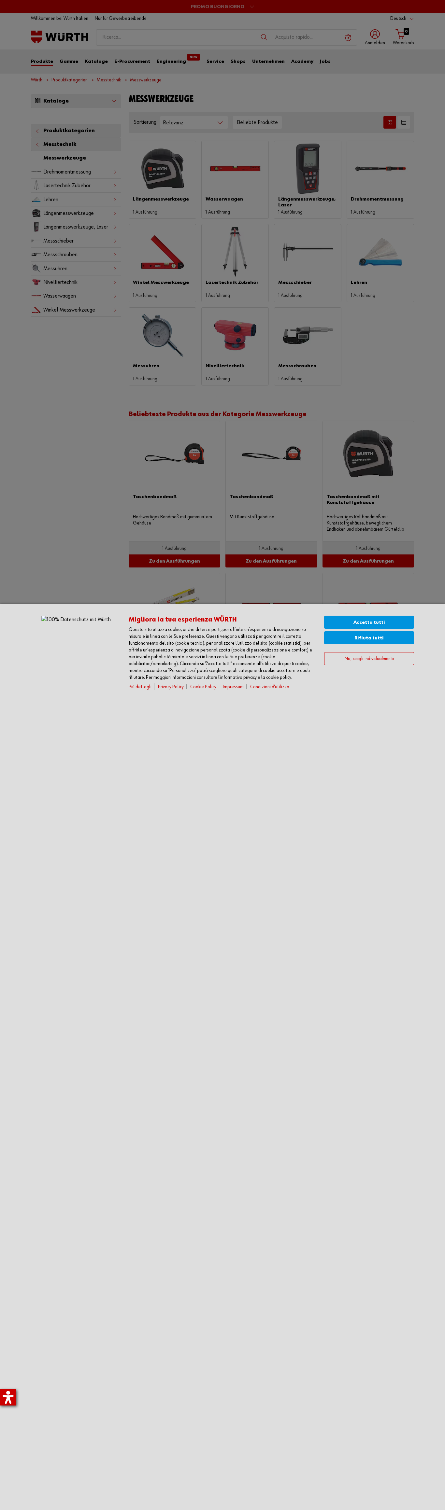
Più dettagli (140, 686)
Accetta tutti (369, 622)
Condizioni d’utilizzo (269, 686)
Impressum (233, 686)
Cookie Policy (203, 686)
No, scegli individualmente (369, 658)
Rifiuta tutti (369, 638)
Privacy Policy (171, 686)
